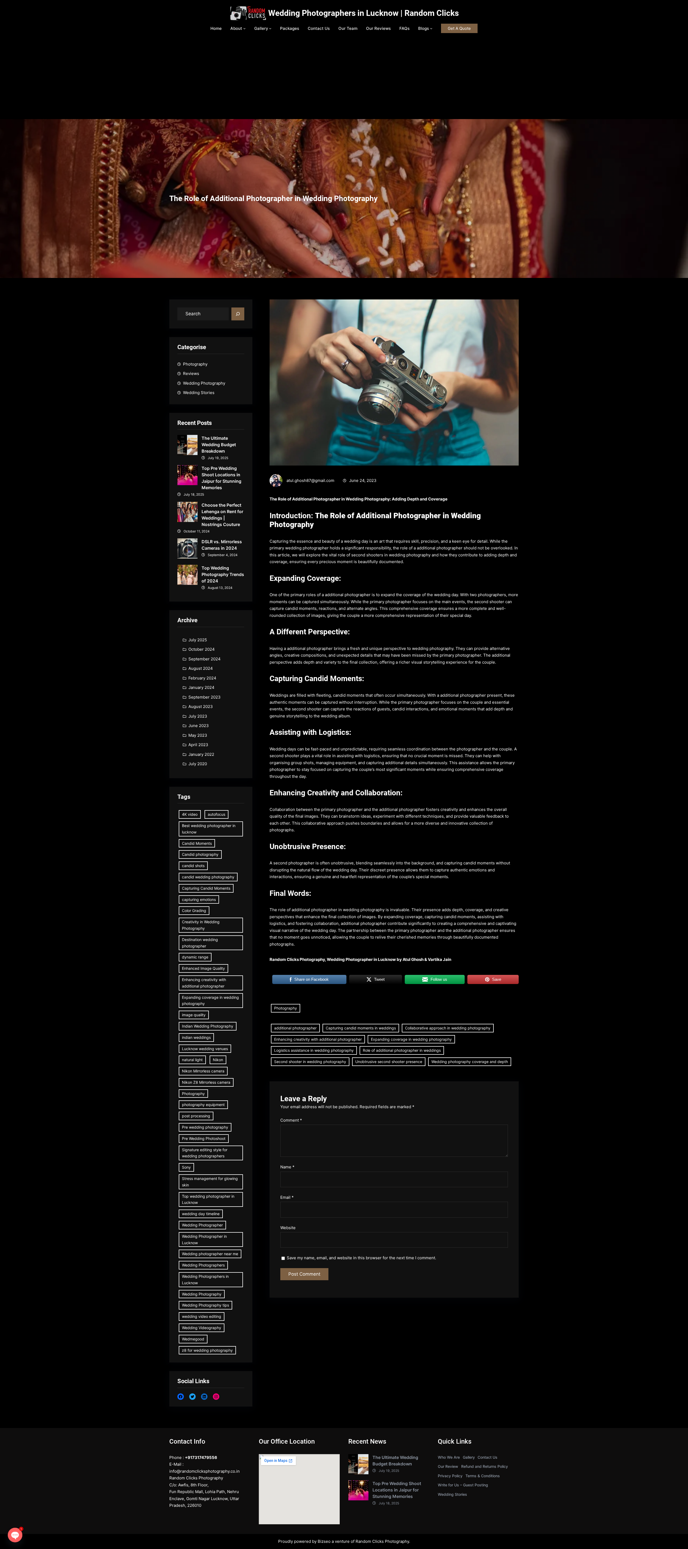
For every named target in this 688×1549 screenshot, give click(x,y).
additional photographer (295, 1028)
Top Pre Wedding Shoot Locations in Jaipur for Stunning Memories (221, 478)
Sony (186, 1167)
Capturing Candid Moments (206, 888)
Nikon (218, 1059)
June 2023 (198, 725)
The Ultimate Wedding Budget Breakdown (219, 444)
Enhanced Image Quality (203, 968)
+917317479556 (201, 1457)
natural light (192, 1059)
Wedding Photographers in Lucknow (205, 1279)
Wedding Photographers (203, 1265)
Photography (195, 364)
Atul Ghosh (413, 959)
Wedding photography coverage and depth (469, 1061)
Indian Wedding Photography (207, 1026)
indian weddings (196, 1037)
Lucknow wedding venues (205, 1048)
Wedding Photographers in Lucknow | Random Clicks (363, 13)
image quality (194, 1015)
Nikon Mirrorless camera (203, 1071)
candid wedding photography (208, 877)
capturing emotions (199, 899)
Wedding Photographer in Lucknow (204, 1239)
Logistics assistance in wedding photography (314, 1050)
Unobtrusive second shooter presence (388, 1061)
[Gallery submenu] (270, 28)
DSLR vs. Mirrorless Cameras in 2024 (222, 545)
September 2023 (204, 697)
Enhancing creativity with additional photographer (204, 982)
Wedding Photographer (202, 1225)
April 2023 (198, 744)
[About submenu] (244, 28)
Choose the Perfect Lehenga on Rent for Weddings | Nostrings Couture (222, 514)
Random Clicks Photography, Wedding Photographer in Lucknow (333, 959)
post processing (196, 1116)
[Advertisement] (344, 78)
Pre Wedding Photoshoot (203, 1138)
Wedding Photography (204, 383)
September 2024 (204, 658)
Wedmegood (193, 1339)
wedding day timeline (201, 1213)
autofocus (216, 814)
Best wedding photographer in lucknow (208, 828)
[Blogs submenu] (431, 28)
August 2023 (200, 706)
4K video (190, 814)
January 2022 (201, 754)
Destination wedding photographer (200, 942)
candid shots (193, 865)
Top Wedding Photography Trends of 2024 (223, 574)
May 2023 (197, 735)
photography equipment (203, 1104)
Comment (291, 1120)
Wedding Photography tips (205, 1305)
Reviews (191, 373)
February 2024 (202, 678)
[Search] (237, 313)
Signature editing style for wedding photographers (204, 1152)
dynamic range (195, 957)
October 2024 (201, 649)
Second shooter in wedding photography (310, 1061)
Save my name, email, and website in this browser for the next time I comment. (361, 1257)
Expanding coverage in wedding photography (210, 1000)
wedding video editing (201, 1316)
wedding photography (432, 648)
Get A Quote (459, 28)
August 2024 (200, 668)
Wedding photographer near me (210, 1253)
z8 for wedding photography (207, 1350)
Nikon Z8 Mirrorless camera (206, 1082)
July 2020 (197, 763)
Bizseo (324, 1541)
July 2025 (197, 639)
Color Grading (194, 910)
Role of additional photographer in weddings (402, 1050)
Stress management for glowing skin (210, 1181)
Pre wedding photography (205, 1127)
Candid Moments (197, 843)
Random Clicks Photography (382, 1541)
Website (288, 1227)
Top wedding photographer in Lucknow (208, 1199)
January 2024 (201, 687)
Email (287, 1197)
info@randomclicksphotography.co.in (204, 1471)
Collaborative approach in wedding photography (447, 1028)
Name (287, 1166)
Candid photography (200, 854)
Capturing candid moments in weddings (361, 1028)
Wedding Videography (201, 1327)
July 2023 (197, 716)
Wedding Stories (198, 392)
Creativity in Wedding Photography (201, 925)
